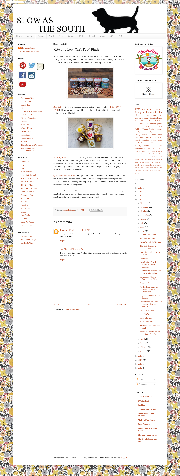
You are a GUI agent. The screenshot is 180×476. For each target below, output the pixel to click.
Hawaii (154, 151)
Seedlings (144, 258)
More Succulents (146, 322)
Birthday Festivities (147, 310)
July (142, 223)
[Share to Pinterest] (101, 210)
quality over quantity (155, 165)
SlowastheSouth (28, 48)
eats (148, 115)
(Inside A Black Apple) (147, 409)
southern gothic (156, 124)
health (146, 112)
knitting (138, 146)
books (145, 109)
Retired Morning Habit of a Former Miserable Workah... (151, 304)
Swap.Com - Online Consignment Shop (148, 278)
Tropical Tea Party (147, 238)
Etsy (22, 108)
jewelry (149, 132)
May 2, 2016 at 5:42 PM (73, 249)
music (147, 124)
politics (145, 165)
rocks (160, 146)
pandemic (158, 162)
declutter (153, 118)
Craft (51, 36)
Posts (140, 379)
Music (103, 36)
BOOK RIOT (143, 401)
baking (159, 156)
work (151, 170)
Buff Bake (57, 107)
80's (112, 36)
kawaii (153, 112)
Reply (62, 240)
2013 (140, 364)
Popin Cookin (150, 137)
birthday (158, 121)
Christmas (146, 126)
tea (136, 121)
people (137, 165)
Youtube (151, 156)
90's (121, 36)
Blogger (124, 458)
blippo (23, 212)
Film (60, 36)
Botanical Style (146, 283)
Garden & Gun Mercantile (31, 111)
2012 (140, 368)
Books (41, 36)
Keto (81, 36)
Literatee (24, 122)
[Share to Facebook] (98, 210)
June (142, 227)
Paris (150, 154)
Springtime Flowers (148, 234)
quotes (137, 167)
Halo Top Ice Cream (62, 157)
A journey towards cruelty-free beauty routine (150, 272)
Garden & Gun (27, 243)
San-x (23, 168)
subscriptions (140, 148)
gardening (154, 159)
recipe (159, 109)
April (142, 339)
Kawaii (71, 36)
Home (19, 36)
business (152, 129)
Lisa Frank (139, 137)
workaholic (158, 170)
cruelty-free (139, 132)
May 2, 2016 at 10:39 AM (79, 230)
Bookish (141, 405)
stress (156, 167)
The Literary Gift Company (32, 145)
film (160, 112)
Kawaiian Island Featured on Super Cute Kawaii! (150, 333)
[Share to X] (96, 210)
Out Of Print (26, 132)
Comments (142, 384)
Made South (25, 125)
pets (141, 165)
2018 (140, 192)
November (144, 207)
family (138, 112)
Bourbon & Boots (28, 98)
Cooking (138, 151)
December (144, 203)
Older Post (121, 305)
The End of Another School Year (148, 247)
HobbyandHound (141, 129)
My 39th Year (145, 314)
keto (62, 214)
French (159, 126)
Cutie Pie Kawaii (27, 222)
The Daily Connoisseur (147, 435)
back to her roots (145, 397)
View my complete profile (28, 52)
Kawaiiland (25, 209)
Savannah (145, 156)
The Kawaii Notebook (29, 188)
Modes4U (24, 202)
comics (153, 140)
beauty (146, 118)
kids (137, 115)
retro (153, 146)
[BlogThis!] (93, 210)
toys (160, 167)
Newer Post (58, 305)
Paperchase (25, 135)
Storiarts (24, 141)
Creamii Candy (27, 225)
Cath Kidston (26, 101)
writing (137, 173)
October (143, 211)
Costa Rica (146, 151)
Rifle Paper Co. (27, 138)
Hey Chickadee (27, 215)
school (143, 167)
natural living (149, 162)
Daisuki (24, 218)
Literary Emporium (28, 118)
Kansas (144, 135)
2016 (140, 200)
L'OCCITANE (26, 115)
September (144, 215)
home (159, 118)
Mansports (144, 154)
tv (136, 126)
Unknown (64, 230)
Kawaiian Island (27, 182)
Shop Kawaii (26, 198)
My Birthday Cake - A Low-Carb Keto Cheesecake (149, 289)
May (142, 231)
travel (152, 109)
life (160, 115)
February (144, 347)
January (143, 351)
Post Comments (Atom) (73, 309)
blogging (145, 140)
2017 (140, 196)
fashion (143, 159)
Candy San (25, 162)
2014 (140, 360)
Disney (137, 135)
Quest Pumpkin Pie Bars (64, 175)
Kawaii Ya (25, 205)
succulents (152, 148)
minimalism (139, 124)
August (143, 219)
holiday (141, 162)
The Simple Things (28, 240)
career (159, 129)
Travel (92, 36)
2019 (140, 188)
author (149, 121)
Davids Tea (25, 105)
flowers (148, 159)
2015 (140, 356)
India (160, 151)
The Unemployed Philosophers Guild (28, 149)
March (143, 343)
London (137, 154)
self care (149, 167)
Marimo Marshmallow (30, 178)
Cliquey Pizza (26, 236)
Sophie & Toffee (27, 192)
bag (155, 156)
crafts (143, 115)
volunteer (138, 170)
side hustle (139, 118)
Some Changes (146, 318)
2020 (140, 184)
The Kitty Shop (27, 185)
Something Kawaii (28, 195)
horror (159, 143)
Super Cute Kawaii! (29, 175)
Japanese (154, 115)
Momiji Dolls (26, 172)
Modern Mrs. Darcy (146, 420)
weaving (145, 170)
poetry (146, 146)
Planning (155, 154)
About (30, 36)
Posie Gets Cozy (144, 424)
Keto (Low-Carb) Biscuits (150, 242)
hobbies (152, 143)
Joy (61, 249)
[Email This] (90, 210)
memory (159, 132)
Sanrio (23, 165)
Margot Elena (26, 128)
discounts (144, 143)
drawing (137, 159)
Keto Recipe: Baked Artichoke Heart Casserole (148, 264)
